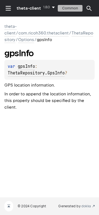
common (70, 8)
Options (26, 39)
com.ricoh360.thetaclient (43, 33)
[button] (89, 8)
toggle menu (8, 8)
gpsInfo (26, 66)
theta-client (28, 8)
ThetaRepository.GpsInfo (36, 73)
